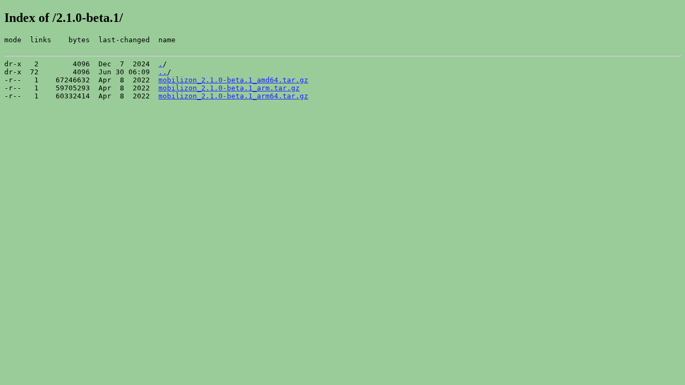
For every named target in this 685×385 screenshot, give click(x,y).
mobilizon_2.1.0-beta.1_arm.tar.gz (229, 88)
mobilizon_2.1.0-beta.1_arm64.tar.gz (233, 96)
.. (162, 72)
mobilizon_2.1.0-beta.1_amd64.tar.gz (233, 80)
